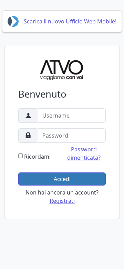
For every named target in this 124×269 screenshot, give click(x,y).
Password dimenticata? (84, 153)
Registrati (62, 201)
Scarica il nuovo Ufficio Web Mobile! (70, 21)
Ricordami (37, 156)
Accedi (62, 179)
